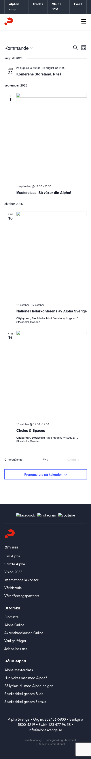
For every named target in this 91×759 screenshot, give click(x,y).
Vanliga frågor (15, 641)
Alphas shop (14, 7)
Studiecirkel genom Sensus (25, 702)
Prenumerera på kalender (43, 474)
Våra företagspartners (21, 596)
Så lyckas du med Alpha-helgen (28, 686)
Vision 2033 (56, 7)
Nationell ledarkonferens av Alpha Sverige (51, 311)
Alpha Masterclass (18, 670)
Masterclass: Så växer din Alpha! (43, 192)
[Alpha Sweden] (8, 22)
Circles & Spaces (30, 430)
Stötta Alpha (14, 564)
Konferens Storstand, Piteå (38, 74)
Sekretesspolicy (33, 740)
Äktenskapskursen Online (23, 633)
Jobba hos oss (15, 649)
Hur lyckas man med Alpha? (25, 678)
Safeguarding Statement (61, 740)
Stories (38, 4)
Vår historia (13, 588)
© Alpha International (52, 744)
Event (78, 4)
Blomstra (11, 617)
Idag (45, 459)
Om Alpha (12, 556)
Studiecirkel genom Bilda (23, 694)
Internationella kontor (21, 580)
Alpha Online (14, 625)
